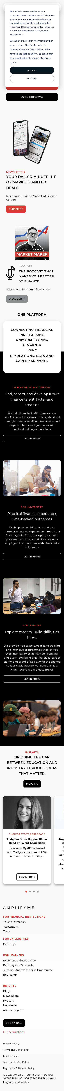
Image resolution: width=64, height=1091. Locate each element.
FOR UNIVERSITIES (16, 938)
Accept (32, 70)
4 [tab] (38, 891)
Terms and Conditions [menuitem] (15, 1049)
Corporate (37, 834)
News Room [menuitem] (11, 995)
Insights (32, 783)
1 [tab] (26, 891)
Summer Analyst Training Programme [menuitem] (28, 970)
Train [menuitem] (6, 931)
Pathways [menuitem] (9, 944)
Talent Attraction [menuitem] (14, 921)
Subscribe (16, 209)
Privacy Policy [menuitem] (11, 1043)
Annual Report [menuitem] (13, 1010)
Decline (32, 78)
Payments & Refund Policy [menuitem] (18, 1068)
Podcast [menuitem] (8, 1000)
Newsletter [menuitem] (10, 1005)
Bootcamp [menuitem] (10, 974)
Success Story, (19, 834)
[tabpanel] (27, 840)
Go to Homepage (32, 97)
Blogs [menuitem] (7, 991)
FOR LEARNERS (13, 955)
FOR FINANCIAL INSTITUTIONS (24, 916)
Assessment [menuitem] (10, 926)
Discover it (17, 298)
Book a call (14, 1023)
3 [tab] (34, 891)
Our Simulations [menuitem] (14, 1032)
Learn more (32, 438)
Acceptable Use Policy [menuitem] (16, 1062)
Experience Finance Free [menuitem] (19, 960)
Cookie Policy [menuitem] (11, 1056)
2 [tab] (30, 891)
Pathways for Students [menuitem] (18, 965)
